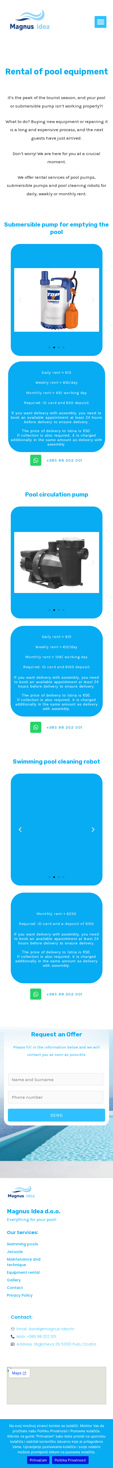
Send (56, 1115)
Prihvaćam (38, 1460)
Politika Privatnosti (70, 1460)
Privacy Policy (20, 1295)
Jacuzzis (15, 1251)
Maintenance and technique (23, 1262)
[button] (100, 22)
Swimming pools (22, 1244)
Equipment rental (23, 1272)
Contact (15, 1287)
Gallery (14, 1280)
